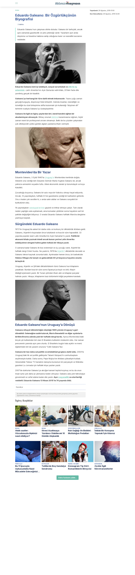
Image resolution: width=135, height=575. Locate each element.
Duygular (45, 464)
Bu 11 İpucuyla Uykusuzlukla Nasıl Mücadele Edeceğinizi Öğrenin (26, 469)
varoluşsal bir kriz (37, 208)
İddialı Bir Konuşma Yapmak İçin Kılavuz (104, 432)
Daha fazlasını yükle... (67, 478)
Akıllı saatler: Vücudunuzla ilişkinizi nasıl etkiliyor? (26, 433)
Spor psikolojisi (74, 428)
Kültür (17, 10)
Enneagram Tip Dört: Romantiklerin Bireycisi (79, 467)
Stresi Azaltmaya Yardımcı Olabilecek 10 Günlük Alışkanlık (53, 433)
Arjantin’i (61, 251)
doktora (54, 117)
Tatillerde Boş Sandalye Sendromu (54, 467)
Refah (17, 428)
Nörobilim (98, 464)
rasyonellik (63, 377)
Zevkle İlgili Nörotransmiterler (103, 467)
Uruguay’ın (49, 177)
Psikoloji (97, 428)
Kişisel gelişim (73, 464)
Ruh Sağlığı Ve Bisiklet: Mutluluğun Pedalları (79, 432)
